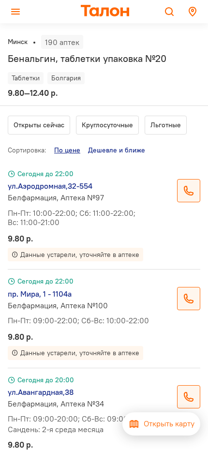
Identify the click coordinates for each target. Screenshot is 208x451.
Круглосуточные (107, 124)
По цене (67, 150)
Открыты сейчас (39, 124)
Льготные (165, 124)
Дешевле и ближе (116, 150)
